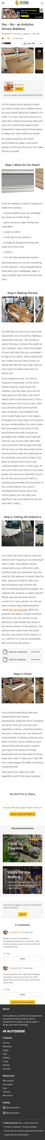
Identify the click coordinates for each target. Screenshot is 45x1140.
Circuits (17, 34)
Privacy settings (30, 1127)
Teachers (6, 1068)
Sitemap (6, 1092)
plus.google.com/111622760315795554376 (24, 95)
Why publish (8, 1080)
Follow (19, 89)
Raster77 (8, 34)
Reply (22, 958)
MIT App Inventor (18, 609)
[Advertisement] (22, 13)
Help (5, 1088)
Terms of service (31, 1123)
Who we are (8, 1095)
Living (5, 1061)
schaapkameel (15, 932)
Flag (7, 953)
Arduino (27, 34)
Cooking (6, 1057)
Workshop (7, 1046)
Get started (7, 1084)
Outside (6, 1065)
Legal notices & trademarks (16, 1134)
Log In (22, 914)
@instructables (13, 1107)
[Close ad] (41, 10)
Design (6, 1050)
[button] (3, 3)
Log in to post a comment (22, 1002)
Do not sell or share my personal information (24, 1130)
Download (35, 652)
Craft (5, 1054)
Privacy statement (13, 1127)
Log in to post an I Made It (22, 814)
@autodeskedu (13, 1113)
